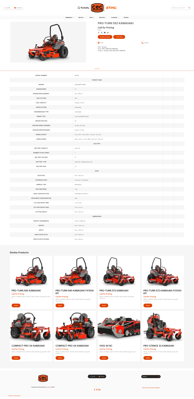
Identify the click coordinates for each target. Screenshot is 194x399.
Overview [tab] (97, 68)
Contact (126, 17)
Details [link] (16, 305)
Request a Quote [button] (105, 37)
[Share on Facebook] (99, 32)
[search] (189, 8)
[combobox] (181, 8)
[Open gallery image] (48, 42)
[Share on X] (102, 32)
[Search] (158, 376)
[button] (7, 7)
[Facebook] (94, 389)
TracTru (48, 387)
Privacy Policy (145, 387)
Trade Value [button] (119, 37)
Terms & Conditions (155, 387)
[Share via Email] (105, 32)
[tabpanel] (53, 42)
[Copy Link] (108, 32)
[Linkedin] (99, 389)
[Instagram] (97, 389)
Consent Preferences (14, 395)
